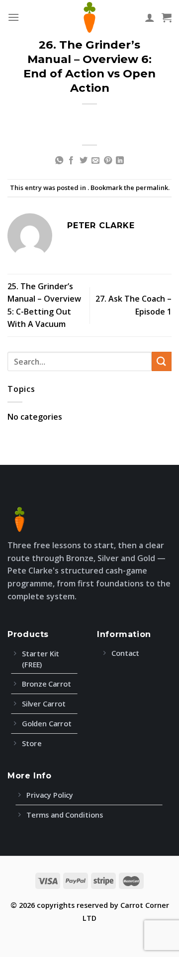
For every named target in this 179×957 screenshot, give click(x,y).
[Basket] (167, 17)
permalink (152, 187)
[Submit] (162, 361)
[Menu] (13, 17)
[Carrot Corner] (89, 17)
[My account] (150, 17)
